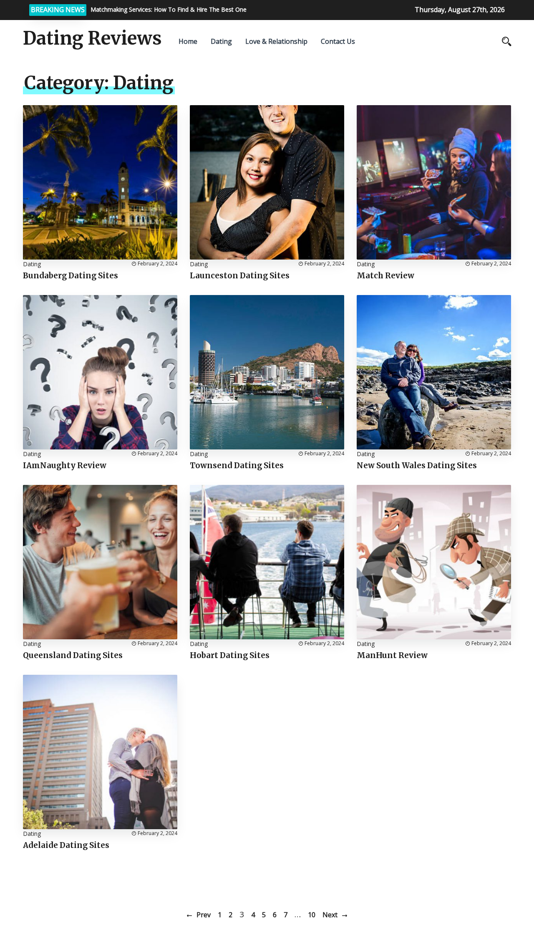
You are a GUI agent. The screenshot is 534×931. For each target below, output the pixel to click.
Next (330, 914)
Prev (203, 914)
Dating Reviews (92, 38)
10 (311, 914)
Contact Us (338, 41)
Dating (221, 41)
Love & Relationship (276, 41)
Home (188, 41)
